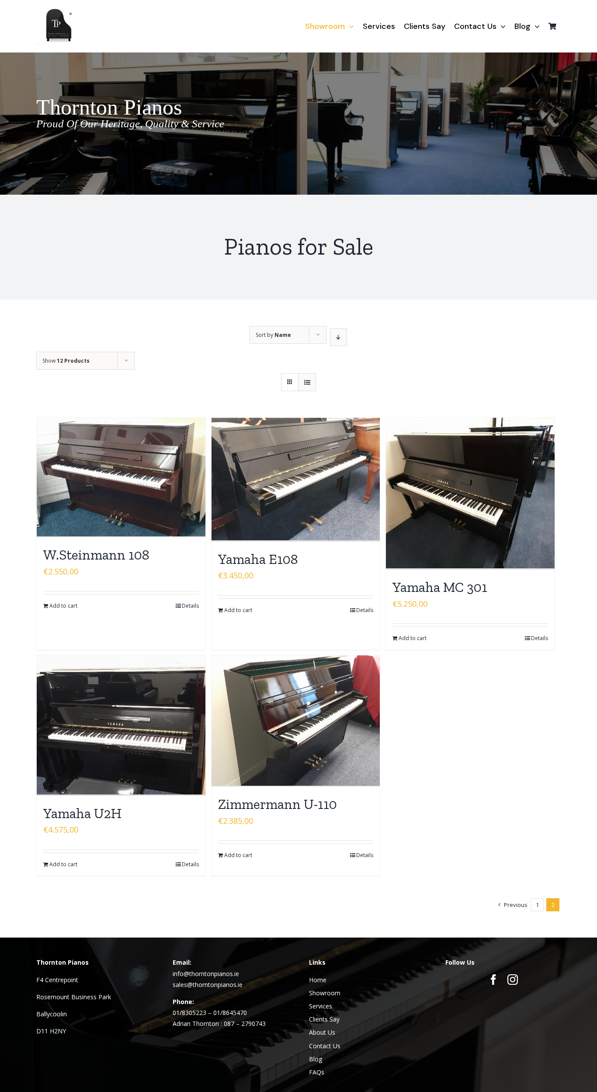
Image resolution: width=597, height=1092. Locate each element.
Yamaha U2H (82, 813)
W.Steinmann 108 (96, 554)
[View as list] (307, 382)
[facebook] (493, 979)
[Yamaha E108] (296, 480)
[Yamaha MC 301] (470, 494)
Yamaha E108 (258, 559)
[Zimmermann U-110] (296, 721)
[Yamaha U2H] (121, 725)
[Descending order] (338, 337)
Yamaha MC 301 (439, 587)
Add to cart (63, 605)
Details (190, 605)
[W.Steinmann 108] (121, 477)
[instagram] (512, 979)
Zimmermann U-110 (277, 804)
